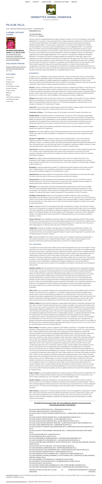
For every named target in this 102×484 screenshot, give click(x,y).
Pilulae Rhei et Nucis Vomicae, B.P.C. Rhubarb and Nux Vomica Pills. (54, 461)
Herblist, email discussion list (15, 69)
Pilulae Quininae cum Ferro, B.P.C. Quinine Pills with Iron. (51, 459)
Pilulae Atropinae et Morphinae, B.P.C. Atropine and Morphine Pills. (55, 438)
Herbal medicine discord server (16, 67)
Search (74, 2)
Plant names (11, 90)
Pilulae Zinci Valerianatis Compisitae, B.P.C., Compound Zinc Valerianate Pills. (59, 467)
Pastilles (41, 36)
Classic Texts (11, 82)
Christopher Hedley (13, 86)
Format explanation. (35, 34)
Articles (9, 80)
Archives (9, 84)
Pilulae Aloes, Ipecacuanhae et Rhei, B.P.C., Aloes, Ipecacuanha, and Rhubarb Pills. (60, 423)
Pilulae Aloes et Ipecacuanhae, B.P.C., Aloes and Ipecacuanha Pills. (55, 417)
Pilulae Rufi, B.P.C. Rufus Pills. (40, 463)
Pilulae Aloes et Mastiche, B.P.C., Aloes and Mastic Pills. (50, 419)
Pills (39, 31)
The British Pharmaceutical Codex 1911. (21, 28)
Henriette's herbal (12, 475)
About (27, 2)
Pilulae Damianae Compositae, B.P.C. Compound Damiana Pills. (52, 448)
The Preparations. (38, 28)
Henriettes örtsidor (13, 99)
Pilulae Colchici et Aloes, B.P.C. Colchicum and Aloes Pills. (51, 446)
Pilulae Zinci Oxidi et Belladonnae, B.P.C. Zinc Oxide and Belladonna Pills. (57, 465)
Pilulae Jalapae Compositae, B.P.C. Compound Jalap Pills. (51, 451)
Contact (36, 2)
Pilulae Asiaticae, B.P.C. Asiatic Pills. (42, 436)
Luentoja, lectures (61, 2)
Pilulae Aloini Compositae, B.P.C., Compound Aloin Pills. (50, 425)
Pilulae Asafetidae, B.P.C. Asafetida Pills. (44, 434)
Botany (9, 93)
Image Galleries (12, 88)
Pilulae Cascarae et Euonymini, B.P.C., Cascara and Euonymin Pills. (54, 440)
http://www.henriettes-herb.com (16, 481)
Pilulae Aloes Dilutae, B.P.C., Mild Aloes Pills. (46, 411)
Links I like (10, 101)
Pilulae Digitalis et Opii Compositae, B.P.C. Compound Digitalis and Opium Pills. (59, 450)
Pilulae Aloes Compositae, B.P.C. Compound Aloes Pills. (50, 409)
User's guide (46, 2)
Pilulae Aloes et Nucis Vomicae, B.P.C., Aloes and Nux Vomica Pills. (54, 421)
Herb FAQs (10, 77)
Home (7, 28)
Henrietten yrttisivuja (13, 97)
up (62, 469)
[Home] (51, 9)
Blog (8, 95)
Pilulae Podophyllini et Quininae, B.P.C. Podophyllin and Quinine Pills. (56, 453)
